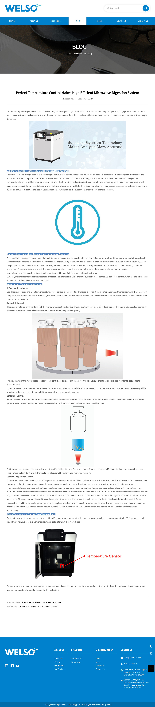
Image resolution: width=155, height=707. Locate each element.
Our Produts (59, 669)
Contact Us (143, 21)
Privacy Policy (105, 704)
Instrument (75, 662)
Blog (77, 21)
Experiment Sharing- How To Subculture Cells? (39, 606)
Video (99, 21)
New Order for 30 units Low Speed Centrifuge (41, 602)
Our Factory (59, 665)
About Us (34, 21)
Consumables (76, 658)
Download (121, 21)
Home (12, 21)
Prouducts (55, 21)
